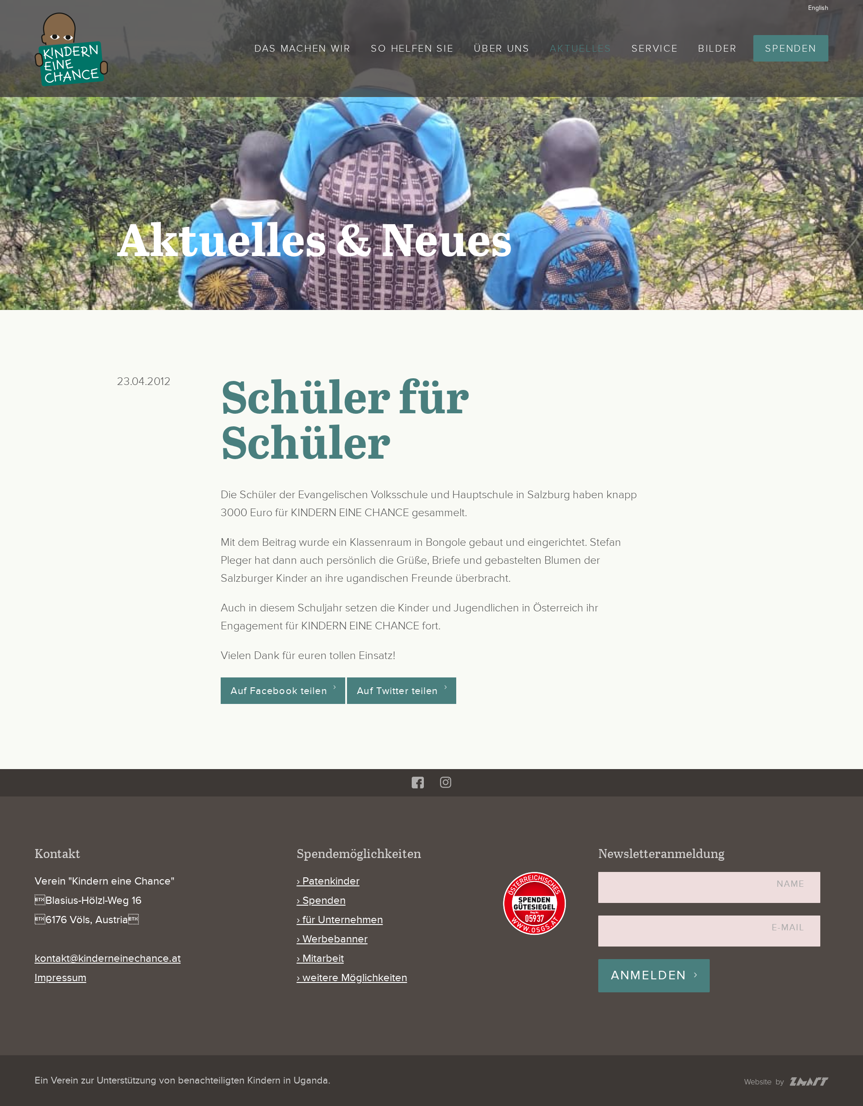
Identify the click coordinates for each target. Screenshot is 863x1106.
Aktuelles (580, 48)
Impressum (60, 977)
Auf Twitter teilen (397, 690)
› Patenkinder (328, 881)
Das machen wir (302, 48)
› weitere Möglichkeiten (352, 977)
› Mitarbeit (320, 958)
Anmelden (649, 975)
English (818, 7)
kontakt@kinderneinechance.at (108, 958)
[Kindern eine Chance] (71, 49)
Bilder (717, 48)
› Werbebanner (332, 939)
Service (655, 48)
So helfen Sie (412, 48)
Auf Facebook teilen (279, 690)
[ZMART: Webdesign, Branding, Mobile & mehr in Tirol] (786, 1082)
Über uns (502, 48)
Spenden (790, 48)
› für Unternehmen (340, 919)
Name (791, 884)
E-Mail (788, 928)
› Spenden (321, 900)
